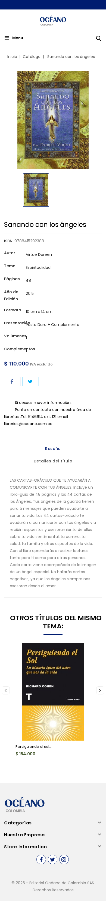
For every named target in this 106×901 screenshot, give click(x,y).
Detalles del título (53, 461)
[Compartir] (12, 381)
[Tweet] (31, 381)
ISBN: (8, 241)
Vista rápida (23, 650)
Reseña (53, 448)
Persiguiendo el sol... (33, 746)
